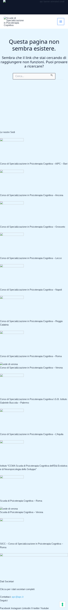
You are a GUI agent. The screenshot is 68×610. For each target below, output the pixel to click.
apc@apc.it (17, 596)
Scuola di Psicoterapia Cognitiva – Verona (21, 512)
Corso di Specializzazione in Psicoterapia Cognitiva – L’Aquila (31, 434)
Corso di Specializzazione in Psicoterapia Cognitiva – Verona (31, 367)
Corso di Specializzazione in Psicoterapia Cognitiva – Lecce (31, 258)
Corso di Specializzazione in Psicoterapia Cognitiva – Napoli (31, 289)
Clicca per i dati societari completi (17, 589)
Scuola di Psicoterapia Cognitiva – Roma (21, 500)
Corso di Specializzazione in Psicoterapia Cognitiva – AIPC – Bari (33, 163)
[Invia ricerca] (52, 74)
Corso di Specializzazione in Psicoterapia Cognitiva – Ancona (31, 195)
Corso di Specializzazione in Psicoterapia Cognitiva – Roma (31, 356)
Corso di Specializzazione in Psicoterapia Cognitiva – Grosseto (32, 226)
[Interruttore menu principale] (60, 21)
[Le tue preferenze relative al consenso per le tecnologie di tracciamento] (62, 604)
